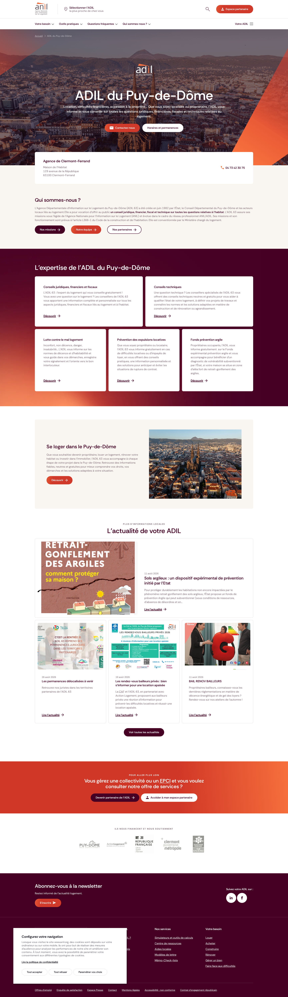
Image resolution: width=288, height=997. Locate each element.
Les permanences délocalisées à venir (67, 681)
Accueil (39, 35)
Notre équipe (84, 229)
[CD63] (90, 844)
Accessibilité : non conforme (160, 990)
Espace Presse (95, 990)
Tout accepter (34, 972)
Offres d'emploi (43, 990)
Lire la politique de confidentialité (40, 962)
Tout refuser (60, 972)
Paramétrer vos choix (90, 972)
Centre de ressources (168, 943)
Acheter (210, 943)
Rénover (211, 954)
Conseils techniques (168, 287)
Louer (209, 937)
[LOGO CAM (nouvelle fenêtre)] (171, 844)
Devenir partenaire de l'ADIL (113, 797)
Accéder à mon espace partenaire (171, 797)
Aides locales (163, 949)
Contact (112, 990)
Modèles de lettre (165, 954)
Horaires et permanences (162, 128)
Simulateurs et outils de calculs (174, 937)
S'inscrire (45, 903)
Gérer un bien (214, 960)
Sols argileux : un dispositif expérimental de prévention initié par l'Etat (194, 581)
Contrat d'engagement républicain (198, 990)
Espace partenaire (237, 9)
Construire (212, 949)
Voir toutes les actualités (144, 732)
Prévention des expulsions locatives (141, 340)
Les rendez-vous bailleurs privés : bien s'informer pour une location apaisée (141, 683)
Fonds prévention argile (206, 340)
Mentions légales (131, 990)
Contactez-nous (125, 128)
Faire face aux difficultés (220, 966)
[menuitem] (244, 23)
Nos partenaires (122, 229)
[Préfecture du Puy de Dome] (144, 844)
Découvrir (57, 480)
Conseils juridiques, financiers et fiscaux (70, 287)
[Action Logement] (117, 844)
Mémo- (166, 960)
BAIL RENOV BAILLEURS (205, 681)
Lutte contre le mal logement (63, 340)
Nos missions (48, 229)
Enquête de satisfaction (69, 990)
